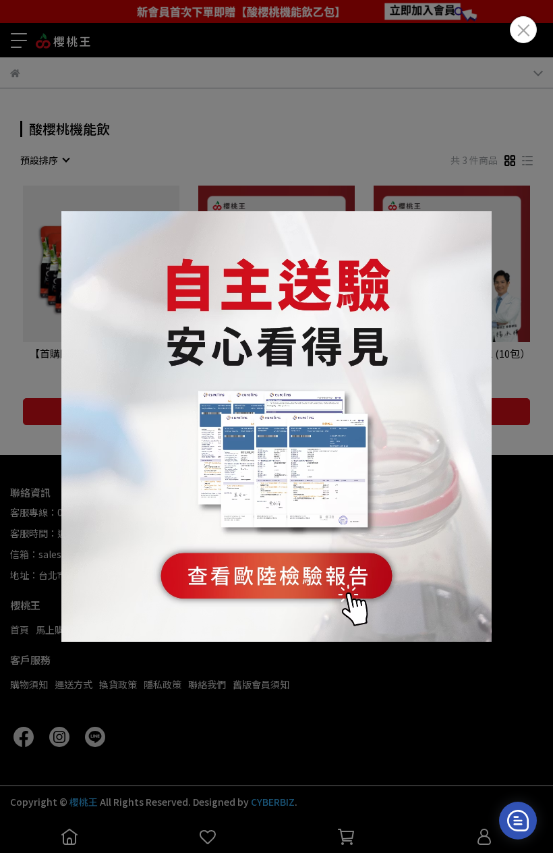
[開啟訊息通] (518, 821)
